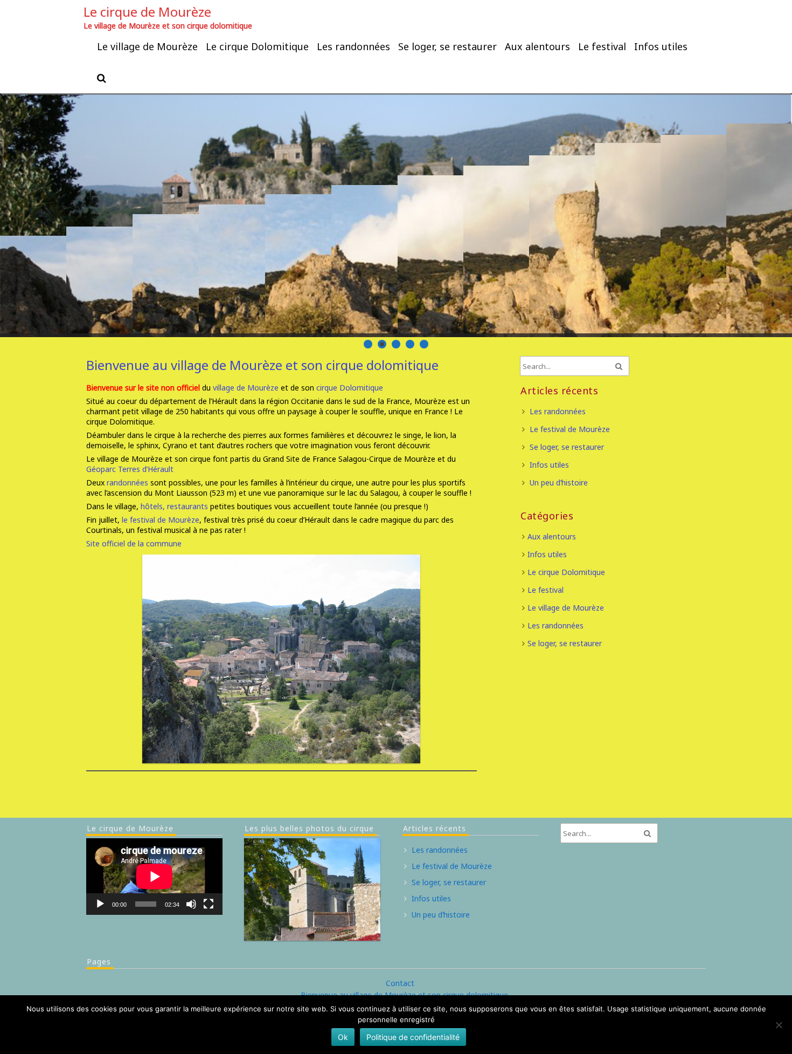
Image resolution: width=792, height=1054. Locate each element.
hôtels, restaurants (173, 506)
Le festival (602, 46)
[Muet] (191, 904)
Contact (400, 983)
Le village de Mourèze (147, 46)
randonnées (127, 482)
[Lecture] (100, 904)
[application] (154, 876)
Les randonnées (353, 46)
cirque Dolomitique (349, 387)
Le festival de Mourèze (570, 429)
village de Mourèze (246, 387)
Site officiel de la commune (135, 543)
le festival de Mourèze (160, 520)
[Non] (778, 1024)
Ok (343, 1037)
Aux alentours (537, 46)
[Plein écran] (208, 904)
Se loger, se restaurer (447, 46)
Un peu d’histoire (559, 482)
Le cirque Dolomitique (257, 46)
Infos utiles (660, 46)
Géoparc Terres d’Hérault (129, 469)
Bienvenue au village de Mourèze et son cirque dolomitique (262, 365)
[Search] (102, 77)
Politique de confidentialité (413, 1037)
